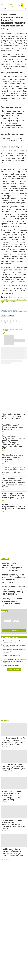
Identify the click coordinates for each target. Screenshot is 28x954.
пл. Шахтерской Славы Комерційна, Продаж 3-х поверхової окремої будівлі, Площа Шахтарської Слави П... (12, 853)
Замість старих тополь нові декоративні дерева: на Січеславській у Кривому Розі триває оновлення (13, 590)
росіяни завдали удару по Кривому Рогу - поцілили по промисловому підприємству (13, 578)
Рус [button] (5, 8)
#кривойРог (3, 310)
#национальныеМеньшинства (20, 311)
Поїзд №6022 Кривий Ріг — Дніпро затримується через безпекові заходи (12, 427)
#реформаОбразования (6, 311)
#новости (9, 310)
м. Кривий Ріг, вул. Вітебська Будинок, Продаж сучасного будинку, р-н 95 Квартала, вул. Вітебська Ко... (13, 768)
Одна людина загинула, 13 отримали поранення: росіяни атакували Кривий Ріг (13, 602)
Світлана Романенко (9, 315)
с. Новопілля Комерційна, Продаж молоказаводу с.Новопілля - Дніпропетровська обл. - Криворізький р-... (12, 795)
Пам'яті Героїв (10, 620)
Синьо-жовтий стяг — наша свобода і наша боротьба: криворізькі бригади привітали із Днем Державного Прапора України (14, 483)
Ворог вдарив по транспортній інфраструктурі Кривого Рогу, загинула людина (12, 566)
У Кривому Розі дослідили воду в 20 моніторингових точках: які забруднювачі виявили (13, 416)
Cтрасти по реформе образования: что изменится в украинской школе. (14, 299)
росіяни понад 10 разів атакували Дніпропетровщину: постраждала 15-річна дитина (13, 507)
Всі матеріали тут (14, 630)
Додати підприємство (14, 669)
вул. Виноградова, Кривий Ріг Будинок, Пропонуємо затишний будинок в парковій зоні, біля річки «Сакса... (13, 741)
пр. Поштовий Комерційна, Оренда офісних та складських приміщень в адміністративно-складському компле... (14, 824)
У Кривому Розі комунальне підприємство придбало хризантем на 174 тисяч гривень (12, 458)
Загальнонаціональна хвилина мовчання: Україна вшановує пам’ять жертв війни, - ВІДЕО (13, 496)
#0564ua (15, 310)
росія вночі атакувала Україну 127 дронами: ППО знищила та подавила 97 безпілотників (13, 470)
